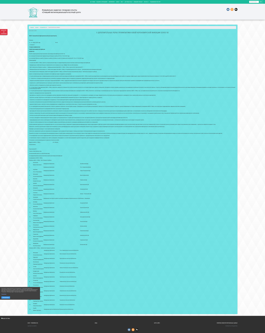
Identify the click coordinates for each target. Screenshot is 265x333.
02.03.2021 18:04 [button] (33, 30)
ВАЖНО (117, 1)
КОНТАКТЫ (146, 1)
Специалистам (43, 27)
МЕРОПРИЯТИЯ (111, 1)
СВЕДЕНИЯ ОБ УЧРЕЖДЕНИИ (101, 1)
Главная (32, 27)
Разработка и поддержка (231, 326)
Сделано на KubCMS (32, 326)
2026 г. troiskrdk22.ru (33, 323)
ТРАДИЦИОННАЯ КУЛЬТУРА (155, 1)
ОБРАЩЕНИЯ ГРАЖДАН (138, 1)
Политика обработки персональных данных (227, 323)
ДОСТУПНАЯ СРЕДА (128, 1)
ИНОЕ (122, 1)
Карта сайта (157, 323)
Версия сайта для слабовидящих (4, 32)
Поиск (261, 2)
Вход (96, 323)
